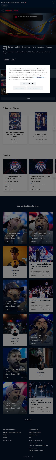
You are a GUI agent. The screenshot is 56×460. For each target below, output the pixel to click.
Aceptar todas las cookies (34, 88)
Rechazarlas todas (19, 88)
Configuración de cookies (28, 83)
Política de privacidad (38, 77)
